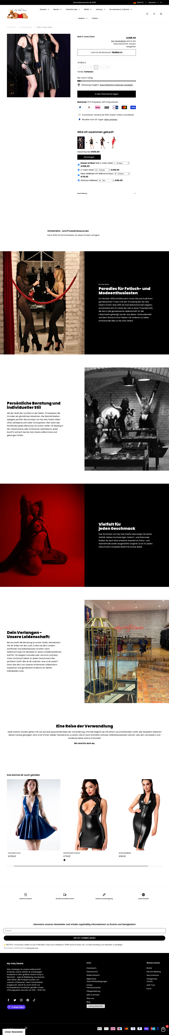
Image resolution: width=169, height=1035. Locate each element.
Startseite (11, 27)
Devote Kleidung (154, 971)
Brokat (149, 968)
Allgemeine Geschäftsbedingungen (97, 980)
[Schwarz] (9, 860)
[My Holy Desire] (17, 14)
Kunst (149, 988)
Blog (88, 1002)
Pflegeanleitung (93, 991)
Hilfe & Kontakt (93, 995)
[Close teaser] (26, 1028)
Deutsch (152, 2)
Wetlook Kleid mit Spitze (16, 853)
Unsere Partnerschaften (94, 986)
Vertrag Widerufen (95, 1006)
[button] (161, 14)
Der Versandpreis (118, 41)
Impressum (91, 968)
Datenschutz (92, 971)
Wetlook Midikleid (69, 853)
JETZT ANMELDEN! (84, 938)
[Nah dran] (161, 2)
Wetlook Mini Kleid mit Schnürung (130, 853)
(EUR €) (140, 2)
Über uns (90, 998)
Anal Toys (151, 985)
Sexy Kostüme (153, 975)
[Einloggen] (154, 14)
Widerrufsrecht (93, 975)
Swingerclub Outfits (152, 980)
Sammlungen (26, 27)
